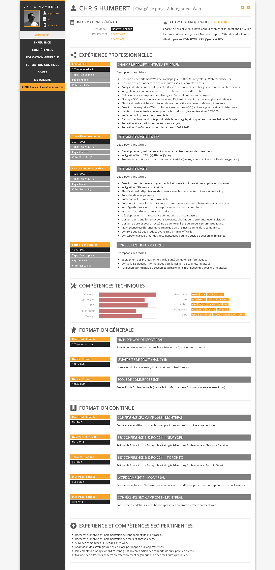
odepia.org (117, 39)
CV (49, 19)
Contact (52, 25)
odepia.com (118, 34)
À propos (53, 13)
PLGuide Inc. (220, 22)
